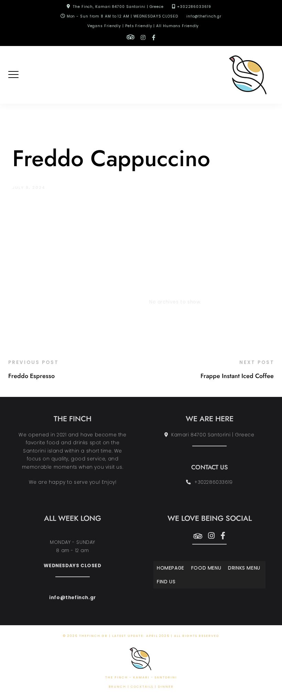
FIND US (166, 581)
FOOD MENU (206, 567)
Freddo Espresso (31, 375)
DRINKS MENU (244, 567)
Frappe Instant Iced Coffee (237, 375)
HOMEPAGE (170, 567)
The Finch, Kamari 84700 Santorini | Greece (118, 6)
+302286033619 (194, 6)
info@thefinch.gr (203, 16)
